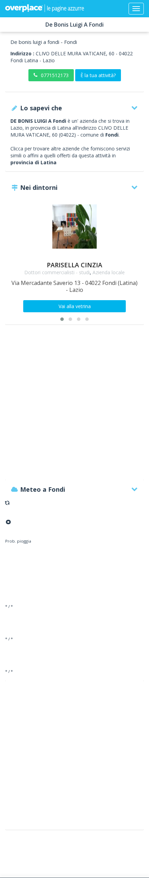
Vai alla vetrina (75, 306)
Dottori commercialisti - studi (57, 272)
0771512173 (55, 75)
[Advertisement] (74, 405)
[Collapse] (136, 9)
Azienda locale (109, 272)
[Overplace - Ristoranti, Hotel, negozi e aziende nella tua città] (44, 9)
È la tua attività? (98, 75)
